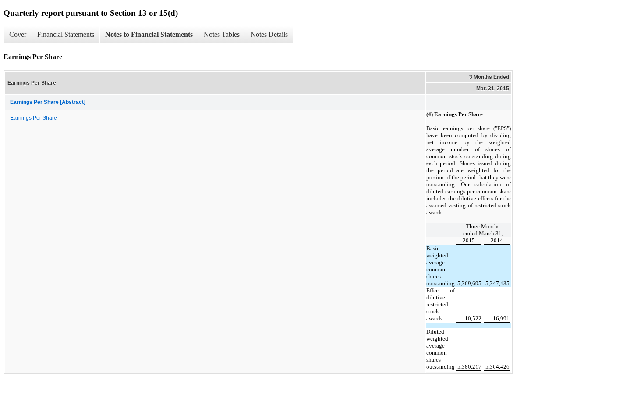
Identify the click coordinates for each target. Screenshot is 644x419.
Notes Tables (222, 34)
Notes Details (269, 34)
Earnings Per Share (33, 118)
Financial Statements (65, 34)
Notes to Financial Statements (149, 34)
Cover (17, 34)
